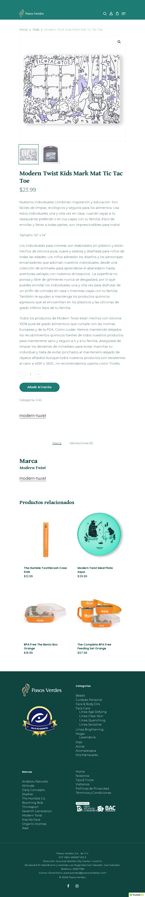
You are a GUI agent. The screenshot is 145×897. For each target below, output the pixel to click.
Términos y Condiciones (93, 792)
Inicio (23, 29)
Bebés (80, 695)
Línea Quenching (92, 720)
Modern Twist (32, 815)
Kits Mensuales (87, 755)
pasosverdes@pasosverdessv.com (85, 872)
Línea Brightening (89, 729)
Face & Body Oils (88, 704)
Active (80, 746)
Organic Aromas (34, 824)
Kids (36, 29)
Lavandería (87, 737)
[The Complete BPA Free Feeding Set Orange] (99, 612)
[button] (119, 42)
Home (80, 771)
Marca (57, 443)
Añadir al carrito (39, 387)
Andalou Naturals (35, 781)
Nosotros (82, 776)
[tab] (57, 443)
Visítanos (82, 784)
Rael (25, 828)
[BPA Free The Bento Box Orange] (45, 612)
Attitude (28, 785)
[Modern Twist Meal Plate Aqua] (99, 536)
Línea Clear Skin (91, 716)
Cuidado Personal (89, 700)
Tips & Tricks (85, 780)
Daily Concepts (33, 790)
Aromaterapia (86, 750)
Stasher (27, 794)
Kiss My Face (31, 819)
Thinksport (30, 807)
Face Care (83, 708)
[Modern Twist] (32, 417)
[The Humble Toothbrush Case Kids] (45, 536)
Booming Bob (32, 802)
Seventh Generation (37, 811)
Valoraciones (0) (81, 443)
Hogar (80, 733)
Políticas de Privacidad (92, 788)
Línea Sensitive (90, 724)
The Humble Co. (34, 798)
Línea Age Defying (93, 712)
